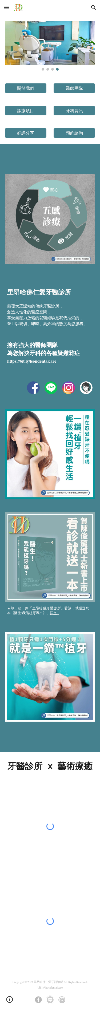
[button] (6, 7)
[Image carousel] (50, 46)
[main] (50, 328)
